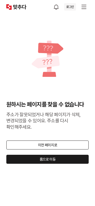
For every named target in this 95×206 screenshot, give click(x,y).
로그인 (70, 7)
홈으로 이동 (48, 159)
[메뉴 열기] (84, 7)
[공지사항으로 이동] (56, 7)
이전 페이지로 (47, 145)
